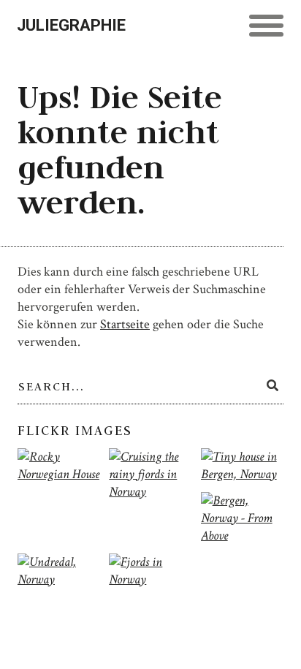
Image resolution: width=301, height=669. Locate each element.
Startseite (125, 324)
